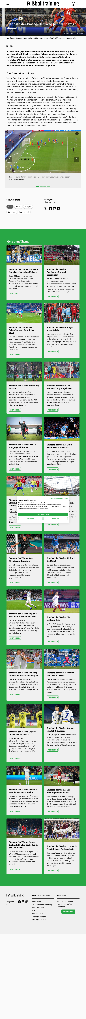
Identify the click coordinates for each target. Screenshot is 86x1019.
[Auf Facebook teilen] (50, 208)
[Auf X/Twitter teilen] (46, 208)
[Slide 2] (44, 186)
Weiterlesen (15, 294)
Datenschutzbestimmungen (58, 498)
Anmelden (69, 912)
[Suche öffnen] (78, 4)
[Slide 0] (37, 186)
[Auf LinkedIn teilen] (54, 208)
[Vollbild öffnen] (76, 134)
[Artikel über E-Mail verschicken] (58, 208)
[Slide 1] (41, 186)
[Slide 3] (48, 186)
